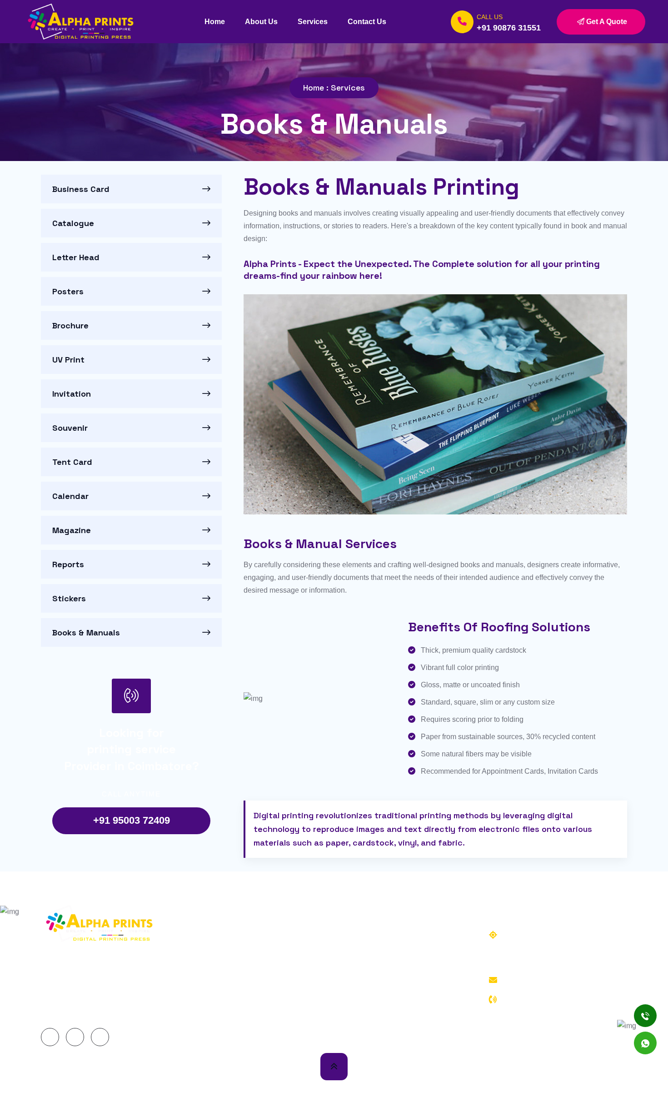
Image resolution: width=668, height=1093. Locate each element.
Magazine (71, 530)
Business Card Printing (252, 935)
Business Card (81, 189)
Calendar (70, 496)
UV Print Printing (242, 1017)
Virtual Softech (207, 1073)
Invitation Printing (243, 1033)
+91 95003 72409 (131, 820)
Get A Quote (605, 21)
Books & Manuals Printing (395, 1033)
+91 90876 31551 (509, 27)
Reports (68, 564)
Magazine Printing (382, 984)
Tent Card (72, 462)
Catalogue (73, 223)
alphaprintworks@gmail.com (555, 980)
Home (214, 21)
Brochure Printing (243, 1000)
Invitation (71, 394)
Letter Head (76, 257)
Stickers (69, 598)
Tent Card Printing (383, 951)
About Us (261, 21)
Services (313, 21)
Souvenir (70, 428)
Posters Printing (240, 984)
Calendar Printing (381, 968)
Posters (68, 291)
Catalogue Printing (245, 951)
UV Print (68, 360)
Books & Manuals (86, 633)
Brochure (70, 326)
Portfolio (568, 1073)
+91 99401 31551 (521, 1012)
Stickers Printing (380, 1017)
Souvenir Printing (381, 935)
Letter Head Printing (247, 968)
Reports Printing (380, 1000)
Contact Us (367, 21)
